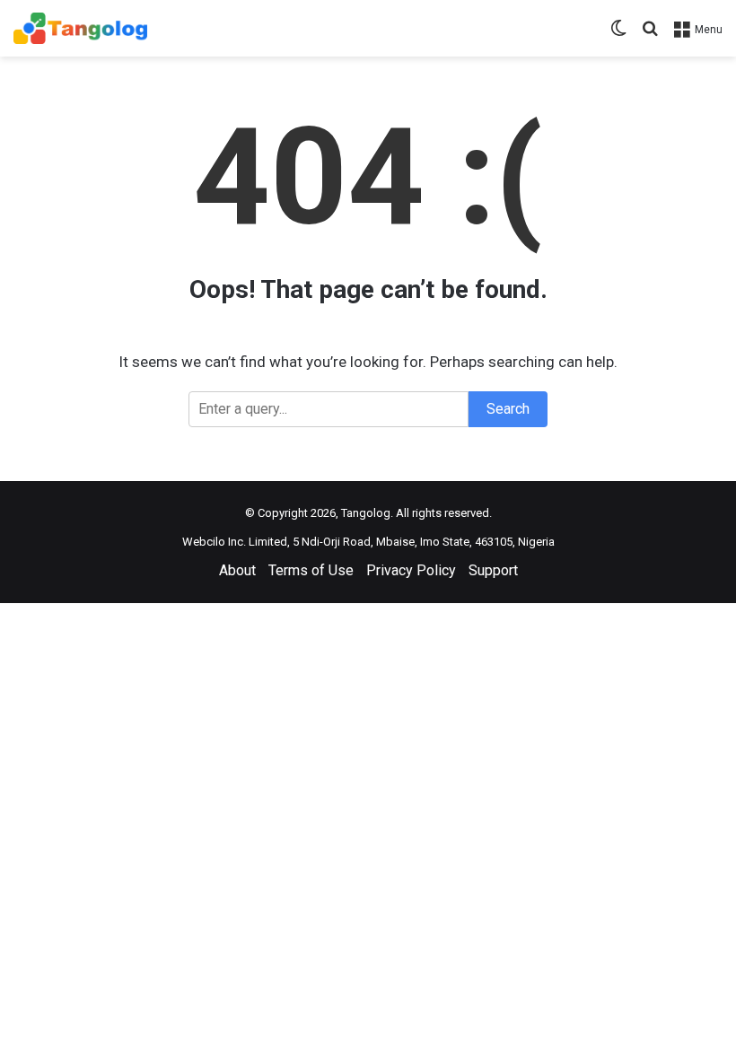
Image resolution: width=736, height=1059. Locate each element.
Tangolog (365, 513)
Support (493, 570)
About (237, 570)
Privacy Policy (411, 570)
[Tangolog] (80, 28)
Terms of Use (311, 570)
